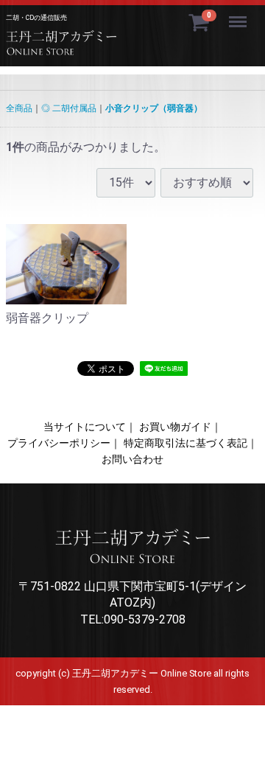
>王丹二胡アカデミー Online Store (98, 45)
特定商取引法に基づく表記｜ (191, 443)
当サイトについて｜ (89, 427)
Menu (239, 14)
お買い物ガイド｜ (180, 427)
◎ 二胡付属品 (68, 108)
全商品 (19, 108)
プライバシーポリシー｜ (64, 443)
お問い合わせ (132, 459)
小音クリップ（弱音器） (153, 108)
